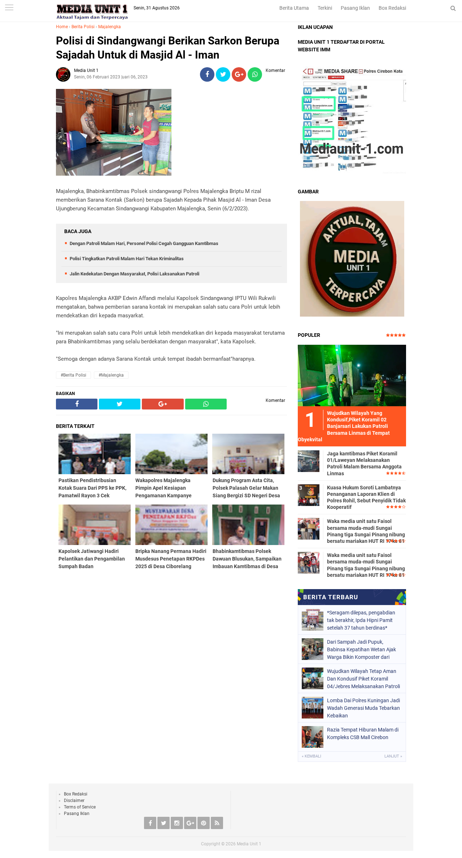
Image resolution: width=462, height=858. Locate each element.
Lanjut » (393, 756)
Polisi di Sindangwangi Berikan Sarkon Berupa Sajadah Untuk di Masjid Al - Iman (167, 47)
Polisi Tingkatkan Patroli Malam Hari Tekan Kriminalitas (127, 258)
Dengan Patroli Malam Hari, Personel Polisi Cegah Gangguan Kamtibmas (144, 243)
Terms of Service (80, 807)
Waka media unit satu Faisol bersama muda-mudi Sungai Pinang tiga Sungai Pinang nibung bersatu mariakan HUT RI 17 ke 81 (366, 531)
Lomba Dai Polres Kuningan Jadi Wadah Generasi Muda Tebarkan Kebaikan (363, 708)
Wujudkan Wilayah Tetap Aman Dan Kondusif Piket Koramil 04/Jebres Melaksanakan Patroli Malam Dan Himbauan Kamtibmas (363, 678)
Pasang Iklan (355, 8)
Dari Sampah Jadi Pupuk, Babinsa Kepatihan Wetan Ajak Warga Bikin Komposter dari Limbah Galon (361, 649)
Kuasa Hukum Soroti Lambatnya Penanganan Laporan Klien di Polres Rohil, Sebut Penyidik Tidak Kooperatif (366, 497)
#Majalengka (111, 375)
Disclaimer (74, 800)
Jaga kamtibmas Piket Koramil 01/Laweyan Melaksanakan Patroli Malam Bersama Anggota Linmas (364, 463)
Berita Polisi (83, 26)
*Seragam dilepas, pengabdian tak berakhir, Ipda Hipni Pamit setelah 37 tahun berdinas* (361, 620)
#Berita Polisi (73, 375)
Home (62, 26)
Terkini (325, 8)
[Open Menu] (9, 8)
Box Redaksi (392, 8)
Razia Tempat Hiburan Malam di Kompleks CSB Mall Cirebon (362, 733)
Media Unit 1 (249, 843)
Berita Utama (294, 8)
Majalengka (109, 26)
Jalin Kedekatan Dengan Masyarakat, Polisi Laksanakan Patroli (134, 273)
